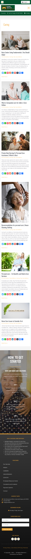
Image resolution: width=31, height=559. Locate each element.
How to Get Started (15, 359)
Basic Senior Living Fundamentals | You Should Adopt (15, 53)
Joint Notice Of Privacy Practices (19, 547)
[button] (2, 2)
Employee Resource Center (10, 481)
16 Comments (5, 323)
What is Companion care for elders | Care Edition (14, 103)
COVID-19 (5, 477)
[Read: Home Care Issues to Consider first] (15, 310)
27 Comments (5, 278)
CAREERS (6, 471)
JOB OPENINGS (7, 474)
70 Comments (5, 56)
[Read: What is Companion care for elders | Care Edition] (15, 90)
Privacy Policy (6, 547)
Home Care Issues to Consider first (12, 321)
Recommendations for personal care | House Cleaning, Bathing (15, 226)
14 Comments (5, 107)
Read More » (5, 76)
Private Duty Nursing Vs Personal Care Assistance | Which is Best (13, 154)
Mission (5, 467)
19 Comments (5, 229)
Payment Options (8, 487)
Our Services (6, 464)
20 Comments (5, 157)
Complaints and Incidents (10, 484)
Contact (5, 491)
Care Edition (13, 278)
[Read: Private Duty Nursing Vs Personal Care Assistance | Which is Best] (15, 141)
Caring (11, 56)
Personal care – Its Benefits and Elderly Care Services (15, 275)
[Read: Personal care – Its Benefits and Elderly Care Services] (15, 261)
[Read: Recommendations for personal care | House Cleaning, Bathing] (15, 202)
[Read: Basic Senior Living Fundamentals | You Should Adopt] (15, 40)
